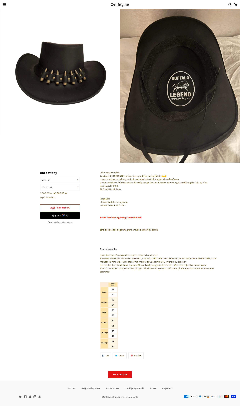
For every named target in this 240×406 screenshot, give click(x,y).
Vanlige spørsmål (134, 388)
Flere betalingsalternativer (60, 222)
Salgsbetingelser (91, 388)
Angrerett (167, 388)
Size (44, 179)
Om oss (71, 388)
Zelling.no (120, 4)
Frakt (153, 388)
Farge (44, 187)
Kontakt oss (112, 388)
